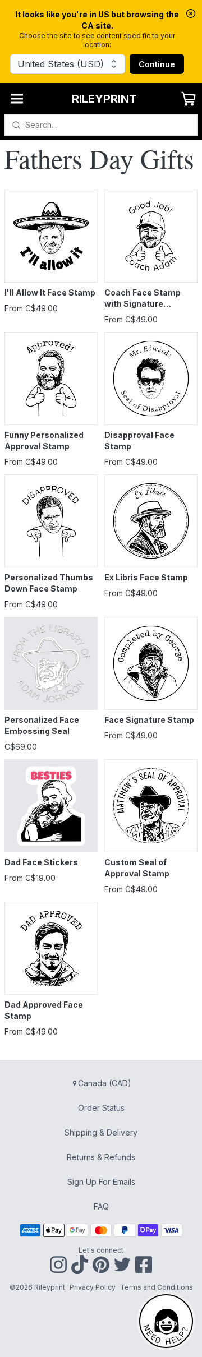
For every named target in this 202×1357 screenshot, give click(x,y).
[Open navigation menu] (16, 98)
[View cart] (189, 99)
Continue (157, 64)
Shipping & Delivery (101, 1132)
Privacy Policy (93, 1287)
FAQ (101, 1206)
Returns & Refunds (101, 1157)
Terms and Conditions (156, 1287)
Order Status (101, 1108)
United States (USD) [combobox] (60, 64)
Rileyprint (104, 98)
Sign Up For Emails (101, 1182)
